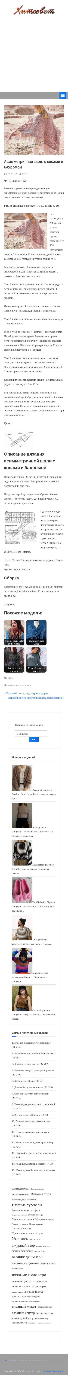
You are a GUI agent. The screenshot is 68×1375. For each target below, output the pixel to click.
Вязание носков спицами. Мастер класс (34, 1053)
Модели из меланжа (19, 1215)
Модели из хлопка (23, 1219)
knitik (25, 173)
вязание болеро (40, 1251)
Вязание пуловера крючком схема (33, 1121)
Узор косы (26, 685)
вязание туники (21, 1281)
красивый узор (19, 1322)
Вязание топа (41, 1193)
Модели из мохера (35, 1214)
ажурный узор (23, 1245)
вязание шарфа (38, 1286)
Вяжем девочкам (20, 1188)
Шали (10, 677)
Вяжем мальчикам (37, 1189)
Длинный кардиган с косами (28, 1087)
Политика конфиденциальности (33, 1360)
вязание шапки (21, 1286)
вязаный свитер (23, 1312)
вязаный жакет (24, 1306)
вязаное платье (34, 1291)
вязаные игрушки (33, 1296)
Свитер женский (21, 1228)
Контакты (12, 1360)
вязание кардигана (25, 1263)
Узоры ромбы (35, 1239)
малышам (31, 1323)
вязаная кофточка (43, 1246)
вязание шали (14, 685)
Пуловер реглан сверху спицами (32, 1131)
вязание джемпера (27, 1256)
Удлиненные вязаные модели (27, 1233)
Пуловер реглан (36, 1224)
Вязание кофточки (20, 1194)
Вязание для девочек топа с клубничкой (35, 1104)
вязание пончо (17, 1268)
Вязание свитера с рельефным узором (34, 1070)
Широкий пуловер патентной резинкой (36, 1153)
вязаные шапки (34, 1301)
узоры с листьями (43, 1323)
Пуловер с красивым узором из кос (32, 1042)
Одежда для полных (20, 1224)
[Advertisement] (34, 51)
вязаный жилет (45, 1306)
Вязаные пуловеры (27, 1204)
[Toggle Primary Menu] (62, 95)
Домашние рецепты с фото (26, 1210)
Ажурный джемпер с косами (30, 1163)
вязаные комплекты (20, 1301)
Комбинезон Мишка (24, 1080)
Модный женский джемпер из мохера (35, 1142)
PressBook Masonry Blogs (53, 1371)
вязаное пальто (17, 1292)
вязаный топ (44, 1313)
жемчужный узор (41, 1318)
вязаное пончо (19, 1296)
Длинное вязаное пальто (26, 1063)
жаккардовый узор (23, 1318)
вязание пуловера (29, 1274)
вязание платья (48, 1263)
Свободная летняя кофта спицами (31, 1093)
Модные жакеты (44, 1219)
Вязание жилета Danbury (27, 1114)
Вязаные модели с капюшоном (24, 1199)
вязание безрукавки (22, 1250)
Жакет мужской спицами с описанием (35, 1170)
